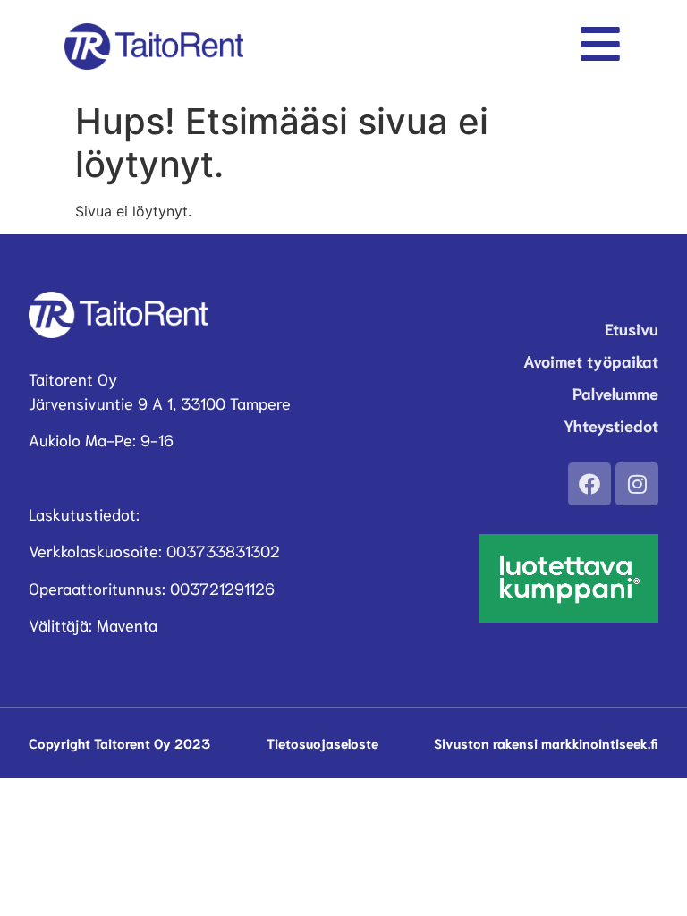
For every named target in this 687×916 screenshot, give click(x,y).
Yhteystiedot (611, 425)
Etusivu (631, 328)
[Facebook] (589, 483)
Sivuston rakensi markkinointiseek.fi (546, 742)
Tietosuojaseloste (322, 742)
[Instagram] (636, 483)
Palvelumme (615, 393)
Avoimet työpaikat (590, 360)
